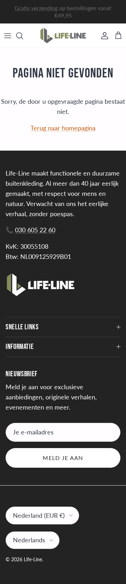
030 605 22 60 (35, 230)
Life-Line (33, 559)
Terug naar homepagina (63, 128)
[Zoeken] (23, 35)
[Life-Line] (63, 35)
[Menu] (7, 35)
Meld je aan (63, 457)
